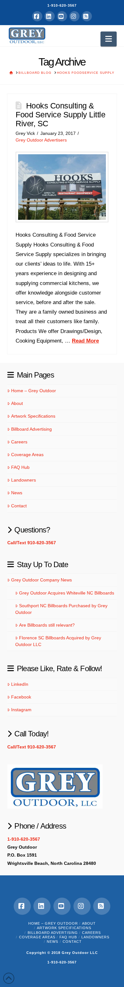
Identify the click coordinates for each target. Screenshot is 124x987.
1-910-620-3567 (62, 5)
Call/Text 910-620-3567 (31, 542)
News (16, 492)
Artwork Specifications (33, 416)
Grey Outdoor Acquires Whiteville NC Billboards (66, 592)
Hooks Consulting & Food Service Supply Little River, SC (60, 114)
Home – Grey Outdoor (33, 390)
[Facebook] (37, 16)
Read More (85, 341)
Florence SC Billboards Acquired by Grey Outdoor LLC (58, 641)
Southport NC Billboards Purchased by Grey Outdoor (61, 609)
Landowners (23, 480)
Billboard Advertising (31, 429)
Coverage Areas (27, 454)
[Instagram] (74, 16)
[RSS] (87, 16)
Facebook (21, 696)
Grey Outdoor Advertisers (41, 140)
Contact (18, 505)
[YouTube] (62, 16)
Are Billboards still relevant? (46, 625)
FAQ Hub (20, 467)
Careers (19, 441)
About (17, 403)
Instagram (21, 709)
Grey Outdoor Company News (41, 579)
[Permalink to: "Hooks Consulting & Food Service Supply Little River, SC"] (62, 187)
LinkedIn (19, 684)
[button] (108, 38)
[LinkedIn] (50, 16)
